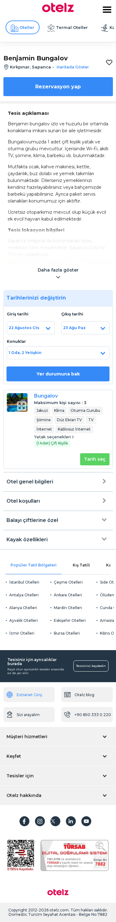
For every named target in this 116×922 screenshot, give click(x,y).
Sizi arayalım (28, 714)
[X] (55, 821)
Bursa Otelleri (67, 633)
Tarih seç (94, 459)
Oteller (26, 27)
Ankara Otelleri (68, 595)
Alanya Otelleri (23, 607)
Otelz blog (84, 694)
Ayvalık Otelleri (23, 620)
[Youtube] (86, 821)
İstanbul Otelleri (24, 582)
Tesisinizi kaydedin (91, 666)
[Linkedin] (71, 821)
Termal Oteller (72, 27)
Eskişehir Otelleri (70, 620)
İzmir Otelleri (21, 633)
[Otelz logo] (58, 10)
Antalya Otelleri (24, 595)
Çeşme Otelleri (68, 582)
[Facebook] (24, 821)
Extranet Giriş (29, 694)
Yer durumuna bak (58, 374)
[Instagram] (40, 821)
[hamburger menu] (107, 9)
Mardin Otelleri (68, 607)
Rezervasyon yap (58, 87)
